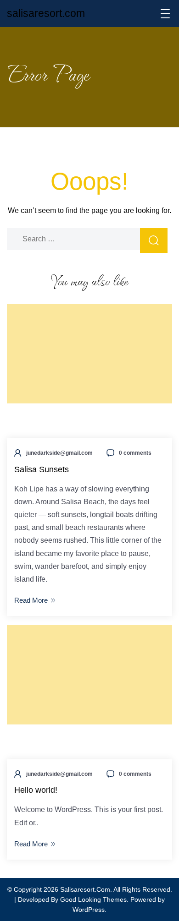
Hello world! (35, 790)
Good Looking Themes (93, 899)
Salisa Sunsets (41, 469)
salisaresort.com (46, 13)
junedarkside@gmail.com (59, 453)
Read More (31, 600)
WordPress (89, 909)
